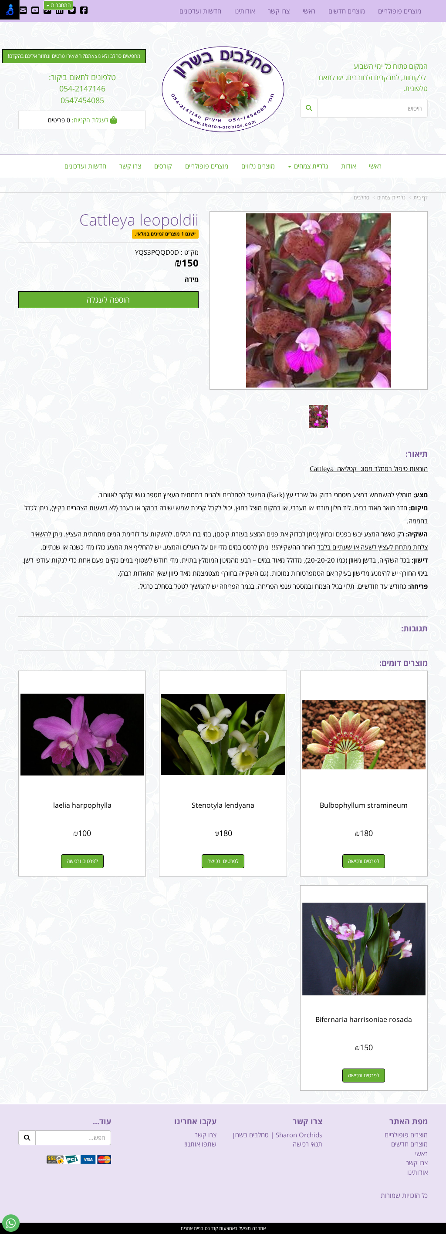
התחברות (60, 5)
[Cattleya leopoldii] (318, 416)
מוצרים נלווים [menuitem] (258, 166)
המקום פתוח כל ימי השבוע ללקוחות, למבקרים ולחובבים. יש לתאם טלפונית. (373, 77)
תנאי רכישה (307, 1144)
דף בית (420, 197)
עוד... (102, 1121)
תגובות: (414, 628)
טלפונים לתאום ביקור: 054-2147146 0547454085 (82, 88)
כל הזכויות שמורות (404, 1195)
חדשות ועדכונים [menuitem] (85, 166)
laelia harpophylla (82, 805)
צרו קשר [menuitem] (130, 166)
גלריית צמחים (391, 197)
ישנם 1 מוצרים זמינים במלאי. (165, 234)
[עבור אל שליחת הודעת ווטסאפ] (11, 1223)
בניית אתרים (192, 1228)
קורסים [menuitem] (163, 166)
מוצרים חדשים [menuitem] (346, 11)
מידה (192, 279)
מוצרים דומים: (403, 662)
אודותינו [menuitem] (244, 11)
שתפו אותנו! (200, 1144)
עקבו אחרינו (195, 1121)
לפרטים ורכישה (363, 861)
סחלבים (361, 197)
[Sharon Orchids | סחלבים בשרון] (223, 89)
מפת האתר (408, 1121)
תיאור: (416, 453)
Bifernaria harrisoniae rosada (363, 1019)
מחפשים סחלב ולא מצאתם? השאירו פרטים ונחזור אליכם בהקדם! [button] (74, 56)
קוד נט (210, 1228)
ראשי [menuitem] (375, 166)
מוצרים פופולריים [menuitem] (206, 166)
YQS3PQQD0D (157, 252)
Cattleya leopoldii (139, 220)
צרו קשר (307, 1121)
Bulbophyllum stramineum (364, 805)
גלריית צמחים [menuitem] (310, 166)
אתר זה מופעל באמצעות (223, 1228)
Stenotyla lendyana (223, 805)
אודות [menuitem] (348, 166)
